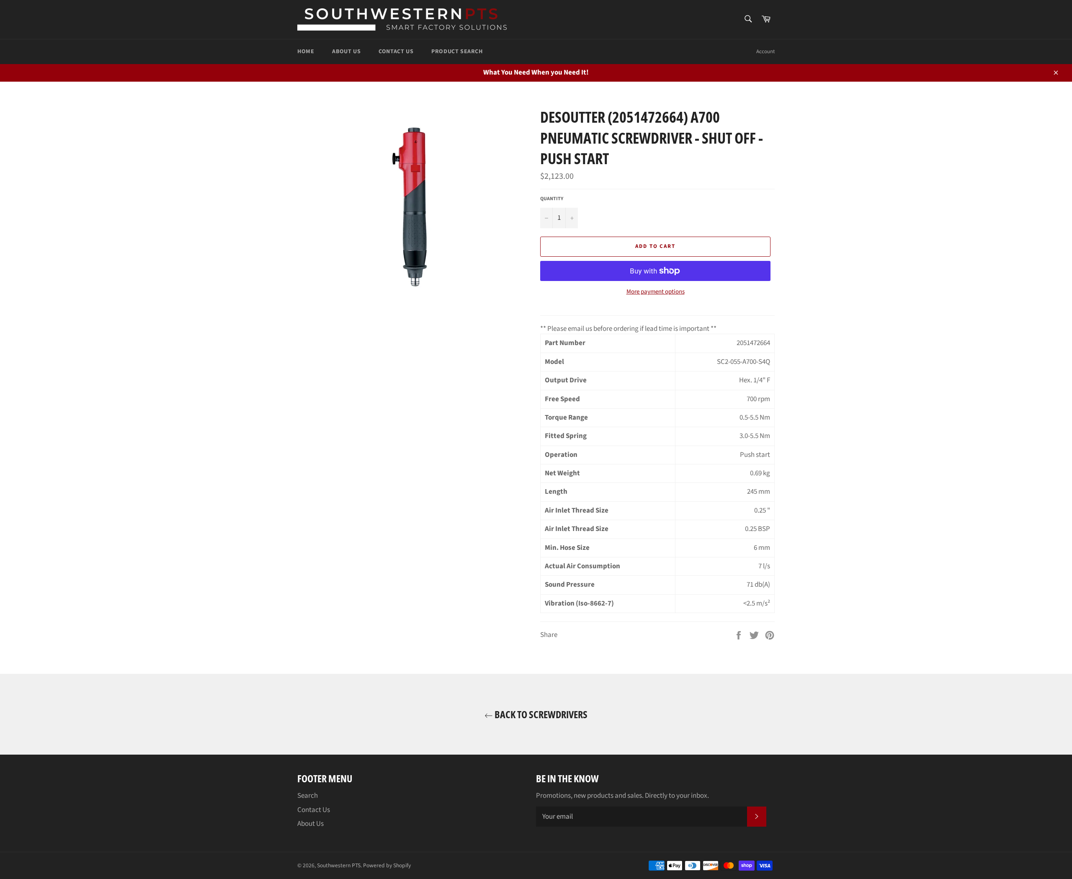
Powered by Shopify (387, 865)
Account (765, 51)
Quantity (551, 199)
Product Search (456, 51)
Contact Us (396, 51)
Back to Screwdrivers (540, 714)
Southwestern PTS (339, 865)
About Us (346, 51)
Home (305, 51)
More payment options (655, 292)
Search (307, 796)
